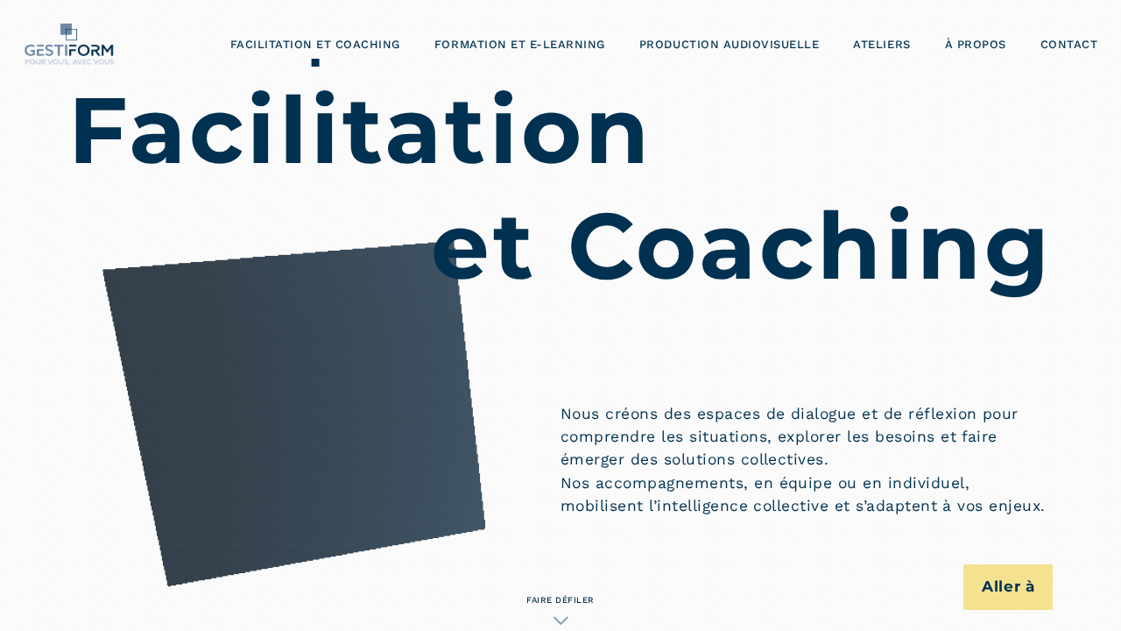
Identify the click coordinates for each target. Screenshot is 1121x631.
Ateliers (881, 44)
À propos (975, 44)
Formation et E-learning (519, 44)
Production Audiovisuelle (729, 44)
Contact (1069, 44)
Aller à (1008, 586)
